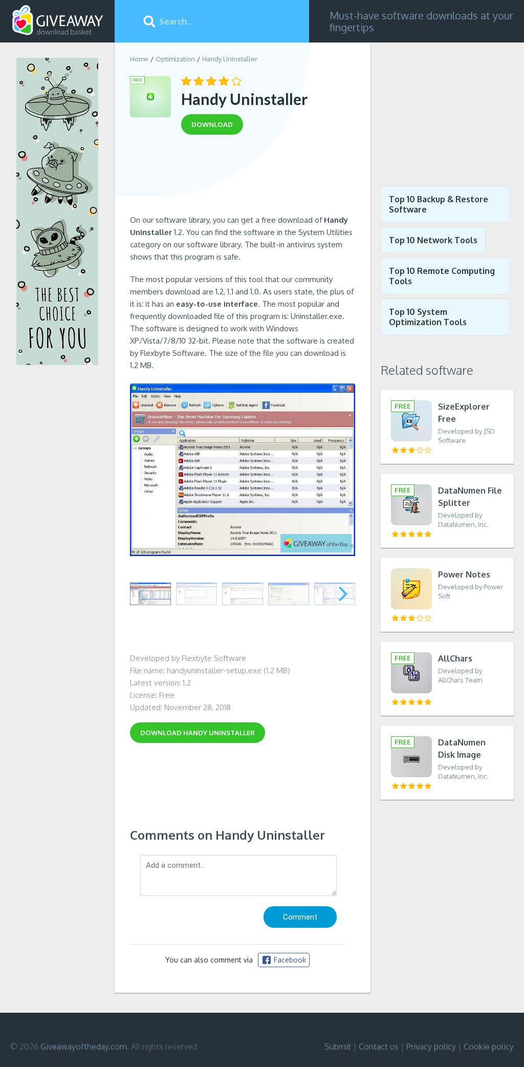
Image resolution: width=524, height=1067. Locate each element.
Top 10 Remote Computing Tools (442, 276)
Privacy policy (431, 1046)
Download (197, 733)
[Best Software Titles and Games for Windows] (447, 106)
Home (139, 59)
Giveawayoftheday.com (83, 1046)
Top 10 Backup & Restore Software (438, 204)
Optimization (175, 59)
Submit (337, 1046)
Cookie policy (489, 1046)
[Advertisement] (242, 178)
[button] (343, 594)
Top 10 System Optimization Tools (428, 317)
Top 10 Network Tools (433, 240)
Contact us (379, 1046)
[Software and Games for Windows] (57, 20)
